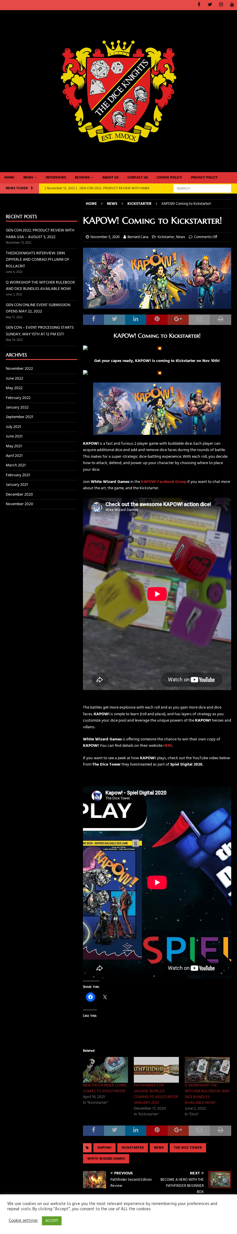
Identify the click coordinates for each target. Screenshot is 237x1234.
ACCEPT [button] (51, 1221)
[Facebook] (199, 5)
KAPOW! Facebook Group (163, 482)
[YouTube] (232, 5)
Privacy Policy (204, 178)
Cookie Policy (169, 178)
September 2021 (19, 417)
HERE (167, 745)
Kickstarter (166, 237)
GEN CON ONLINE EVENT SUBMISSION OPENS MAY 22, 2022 (38, 308)
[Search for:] (202, 188)
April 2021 (14, 456)
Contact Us (137, 178)
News (28, 178)
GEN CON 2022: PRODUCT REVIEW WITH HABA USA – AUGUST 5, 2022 (40, 233)
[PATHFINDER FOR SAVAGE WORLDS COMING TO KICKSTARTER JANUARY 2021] (156, 1070)
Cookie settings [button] (23, 1221)
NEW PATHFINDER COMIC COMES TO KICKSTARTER (105, 1088)
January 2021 (17, 484)
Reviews (82, 178)
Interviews (56, 178)
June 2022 (14, 378)
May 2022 (14, 388)
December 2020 (19, 494)
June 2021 (14, 436)
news (159, 1148)
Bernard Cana (137, 237)
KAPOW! (104, 1148)
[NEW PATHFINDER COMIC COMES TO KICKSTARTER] (105, 1070)
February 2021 (18, 475)
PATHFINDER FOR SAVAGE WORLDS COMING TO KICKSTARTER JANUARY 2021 (156, 1094)
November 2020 (19, 504)
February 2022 (18, 398)
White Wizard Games (106, 1159)
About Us (110, 178)
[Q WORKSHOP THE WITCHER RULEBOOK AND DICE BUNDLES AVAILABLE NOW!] (207, 1070)
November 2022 (19, 369)
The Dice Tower (188, 1148)
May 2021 (14, 446)
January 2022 (17, 407)
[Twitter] (210, 5)
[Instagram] (221, 5)
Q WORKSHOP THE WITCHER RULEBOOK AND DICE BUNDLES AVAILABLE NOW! (207, 1094)
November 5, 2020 (105, 237)
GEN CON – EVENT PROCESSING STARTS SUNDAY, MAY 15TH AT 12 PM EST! (40, 330)
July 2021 (13, 427)
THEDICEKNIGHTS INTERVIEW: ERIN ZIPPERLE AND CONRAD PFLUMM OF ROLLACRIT (37, 260)
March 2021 (16, 465)
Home (9, 178)
